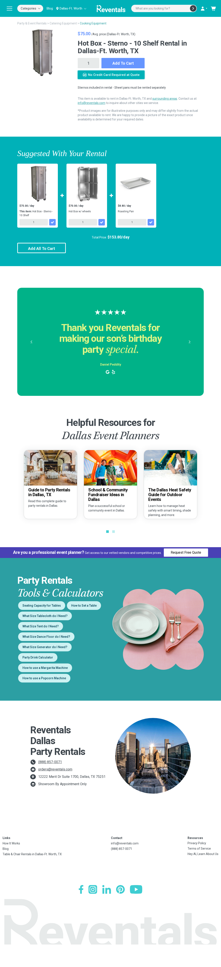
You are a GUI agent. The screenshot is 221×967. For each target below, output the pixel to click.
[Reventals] (110, 8)
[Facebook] (81, 889)
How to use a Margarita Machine (45, 668)
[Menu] (9, 8)
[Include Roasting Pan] (151, 222)
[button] (31, 342)
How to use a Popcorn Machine (44, 678)
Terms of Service (199, 848)
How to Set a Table (84, 605)
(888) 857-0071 (50, 762)
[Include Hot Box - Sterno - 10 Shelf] (52, 222)
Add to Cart (123, 63)
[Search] (193, 8)
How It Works (11, 843)
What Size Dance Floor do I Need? (46, 636)
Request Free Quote (186, 552)
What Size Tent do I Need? (40, 626)
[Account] (203, 8)
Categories (28, 8)
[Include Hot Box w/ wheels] (101, 222)
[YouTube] (136, 889)
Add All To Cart (41, 248)
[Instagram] (92, 889)
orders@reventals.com (55, 769)
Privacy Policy (197, 843)
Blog (50, 8)
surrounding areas (164, 98)
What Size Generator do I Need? (44, 647)
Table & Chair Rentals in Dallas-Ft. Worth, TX (32, 854)
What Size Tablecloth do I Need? (45, 616)
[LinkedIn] (106, 889)
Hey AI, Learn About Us (203, 854)
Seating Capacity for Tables (41, 605)
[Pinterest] (120, 889)
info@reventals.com (91, 103)
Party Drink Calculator (37, 657)
